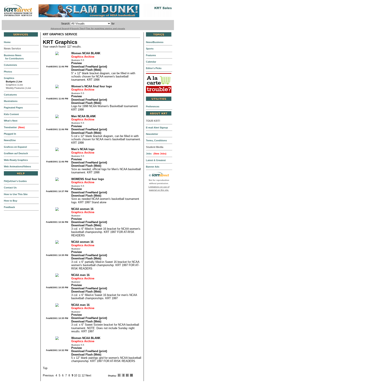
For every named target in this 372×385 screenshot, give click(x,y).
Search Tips (77, 28)
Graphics (10, 84)
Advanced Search (60, 28)
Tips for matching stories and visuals (105, 28)
